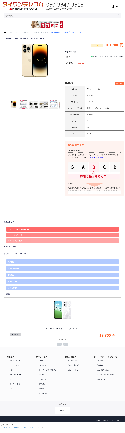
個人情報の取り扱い (103, 370)
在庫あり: (70, 63)
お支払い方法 (12, 281)
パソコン (13, 389)
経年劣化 (42, 384)
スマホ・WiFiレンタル (36, 427)
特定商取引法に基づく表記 (105, 374)
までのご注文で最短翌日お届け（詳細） (106, 56)
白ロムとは (42, 365)
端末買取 (11, 262)
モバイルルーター (15, 374)
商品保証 (11, 275)
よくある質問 (12, 288)
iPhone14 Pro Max (39, 32)
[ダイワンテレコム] (23, 6)
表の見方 (119, 84)
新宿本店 (62, 411)
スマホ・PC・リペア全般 (11, 427)
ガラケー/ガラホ (15, 365)
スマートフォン (15, 32)
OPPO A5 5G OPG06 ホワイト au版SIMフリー (62, 329)
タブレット (13, 370)
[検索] (119, 15)
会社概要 (100, 360)
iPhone (26, 32)
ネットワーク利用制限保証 (47, 370)
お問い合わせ (101, 379)
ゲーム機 (13, 379)
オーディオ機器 (15, 384)
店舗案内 (100, 365)
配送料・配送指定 (73, 365)
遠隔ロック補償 (13, 268)
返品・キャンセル (73, 370)
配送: (68, 56)
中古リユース (23, 427)
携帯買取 (42, 389)
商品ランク (42, 379)
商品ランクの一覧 (97, 157)
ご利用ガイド (43, 360)
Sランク (15, 335)
